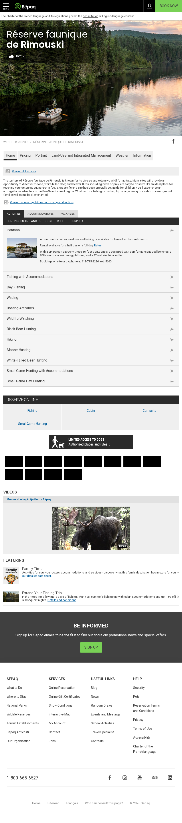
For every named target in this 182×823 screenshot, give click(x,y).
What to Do (14, 687)
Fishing (32, 410)
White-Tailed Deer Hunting (27, 360)
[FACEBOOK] (109, 777)
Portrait (41, 155)
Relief (61, 221)
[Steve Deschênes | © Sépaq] (14, 461)
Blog (94, 687)
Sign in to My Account (149, 6)
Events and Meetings (105, 714)
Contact (54, 732)
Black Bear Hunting (21, 329)
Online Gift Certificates (64, 696)
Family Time (32, 569)
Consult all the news (24, 171)
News (7, 170)
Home (10, 155)
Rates (97, 245)
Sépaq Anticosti (18, 732)
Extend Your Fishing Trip (42, 593)
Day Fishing (16, 287)
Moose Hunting (18, 350)
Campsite (149, 410)
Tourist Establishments (23, 723)
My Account (57, 723)
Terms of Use (142, 728)
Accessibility (141, 737)
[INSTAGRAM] (124, 777)
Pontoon (13, 230)
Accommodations (41, 213)
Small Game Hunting (32, 423)
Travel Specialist (102, 732)
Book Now (169, 6)
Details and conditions (61, 600)
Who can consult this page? (104, 803)
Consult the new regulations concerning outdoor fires (41, 202)
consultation (90, 16)
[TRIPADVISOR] (155, 777)
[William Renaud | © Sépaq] (93, 461)
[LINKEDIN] (170, 777)
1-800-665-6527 (22, 778)
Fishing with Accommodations (30, 277)
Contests (97, 741)
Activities (14, 213)
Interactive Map (60, 714)
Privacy (138, 719)
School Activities (102, 723)
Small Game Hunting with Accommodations (40, 371)
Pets (136, 696)
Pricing (25, 155)
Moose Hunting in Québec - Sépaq (29, 499)
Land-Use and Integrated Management (81, 155)
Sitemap (53, 803)
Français (72, 803)
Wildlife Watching (20, 318)
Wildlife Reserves (15, 142)
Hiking (11, 339)
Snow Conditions (60, 705)
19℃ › (20, 56)
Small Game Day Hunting (26, 381)
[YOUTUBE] (140, 777)
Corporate (78, 221)
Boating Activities (20, 308)
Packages (68, 213)
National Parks (17, 705)
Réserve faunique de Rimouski (58, 142)
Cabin (91, 410)
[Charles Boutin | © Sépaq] (33, 461)
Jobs (52, 741)
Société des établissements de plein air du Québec (25, 7)
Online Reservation (62, 687)
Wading (12, 298)
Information (142, 155)
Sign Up (91, 647)
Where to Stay (16, 696)
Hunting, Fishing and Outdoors (29, 221)
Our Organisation (18, 741)
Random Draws (102, 705)
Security (139, 687)
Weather (122, 155)
